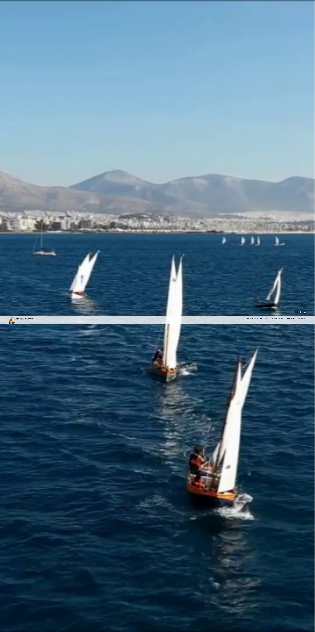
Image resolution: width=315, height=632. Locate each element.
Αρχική (248, 319)
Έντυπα (293, 319)
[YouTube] (305, 312)
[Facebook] (301, 312)
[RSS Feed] (296, 312)
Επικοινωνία (302, 319)
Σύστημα (255, 319)
